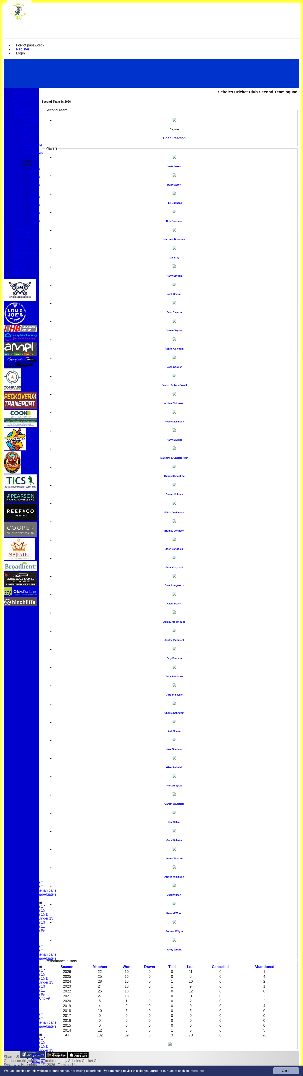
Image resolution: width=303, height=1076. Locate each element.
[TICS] (20, 490)
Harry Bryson (174, 275)
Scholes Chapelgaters (32, 151)
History (18, 229)
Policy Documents (22, 107)
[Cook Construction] (20, 426)
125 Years (21, 241)
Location (19, 265)
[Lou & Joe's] (15, 323)
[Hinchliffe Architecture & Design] (20, 605)
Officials (19, 245)
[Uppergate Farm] (20, 366)
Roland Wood (174, 913)
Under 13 (37, 1054)
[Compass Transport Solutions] (12, 389)
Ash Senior (174, 731)
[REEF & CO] (20, 520)
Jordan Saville (174, 694)
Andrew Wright (174, 931)
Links (17, 261)
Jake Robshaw (174, 676)
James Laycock (174, 567)
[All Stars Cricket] (15, 449)
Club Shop (21, 113)
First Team (30, 121)
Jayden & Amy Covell (174, 385)
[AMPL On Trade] (20, 355)
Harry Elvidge (174, 439)
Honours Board (25, 249)
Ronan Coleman (174, 348)
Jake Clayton (174, 312)
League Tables (24, 117)
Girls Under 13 (41, 918)
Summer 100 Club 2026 (23, 95)
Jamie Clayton (174, 330)
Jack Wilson (174, 895)
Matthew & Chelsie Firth (174, 457)
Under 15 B (39, 914)
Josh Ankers (174, 166)
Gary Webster (174, 840)
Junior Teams (27, 163)
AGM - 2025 (22, 101)
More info (197, 1070)
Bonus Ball (21, 233)
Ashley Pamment (174, 640)
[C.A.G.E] (20, 300)
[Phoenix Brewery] (12, 472)
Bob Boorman (174, 221)
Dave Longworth (174, 585)
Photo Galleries (25, 253)
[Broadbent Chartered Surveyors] (20, 570)
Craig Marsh (174, 603)
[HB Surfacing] (20, 330)
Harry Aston (174, 184)
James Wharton (174, 858)
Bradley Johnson (174, 530)
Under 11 (37, 1058)
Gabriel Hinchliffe (174, 476)
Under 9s (37, 1062)
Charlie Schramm (174, 713)
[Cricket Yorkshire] (20, 595)
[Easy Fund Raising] (20, 340)
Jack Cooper (174, 367)
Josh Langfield (174, 549)
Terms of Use (68, 1065)
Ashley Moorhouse (174, 621)
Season (67, 967)
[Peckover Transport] (20, 408)
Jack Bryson (174, 294)
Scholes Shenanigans (32, 143)
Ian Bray (174, 257)
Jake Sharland (174, 749)
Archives (19, 257)
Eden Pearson (174, 138)
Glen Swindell (174, 767)
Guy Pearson (174, 658)
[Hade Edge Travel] (20, 584)
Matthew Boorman (174, 239)
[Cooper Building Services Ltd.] (20, 536)
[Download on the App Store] (78, 1057)
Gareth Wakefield (174, 803)
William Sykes (174, 785)
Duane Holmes (174, 494)
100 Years (21, 237)
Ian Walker (174, 822)
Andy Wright (174, 949)
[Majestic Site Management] (19, 559)
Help (16, 273)
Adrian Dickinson (174, 403)
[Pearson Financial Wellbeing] (20, 502)
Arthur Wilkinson (174, 876)
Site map (20, 269)
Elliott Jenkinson (174, 512)
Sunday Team (28, 135)
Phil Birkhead (174, 203)
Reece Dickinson (174, 421)
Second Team (28, 127)
